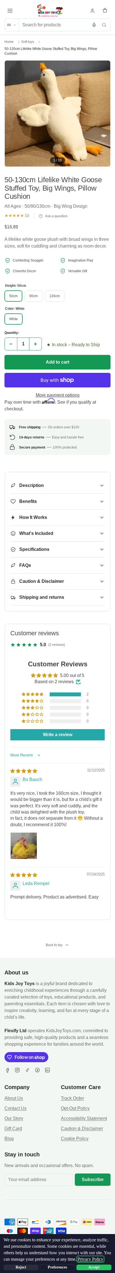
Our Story (13, 1118)
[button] (33, 694)
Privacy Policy (90, 1259)
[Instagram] (17, 1070)
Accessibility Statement (84, 1118)
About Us (13, 1098)
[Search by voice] (94, 25)
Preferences (57, 1267)
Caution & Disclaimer (82, 1128)
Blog (9, 1138)
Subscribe (93, 1179)
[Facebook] (7, 1070)
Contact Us (15, 1108)
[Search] (104, 25)
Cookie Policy (74, 1138)
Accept (94, 1267)
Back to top (54, 945)
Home (9, 42)
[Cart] (105, 10)
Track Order (72, 1098)
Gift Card (13, 1128)
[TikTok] (27, 1070)
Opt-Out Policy (75, 1108)
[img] (23, 771)
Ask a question (56, 216)
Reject (21, 1267)
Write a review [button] (57, 734)
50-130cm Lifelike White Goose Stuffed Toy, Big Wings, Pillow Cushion (50, 51)
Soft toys (27, 42)
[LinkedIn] (47, 1070)
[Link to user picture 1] (23, 845)
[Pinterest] (37, 1070)
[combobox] (54, 25)
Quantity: (11, 333)
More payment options (58, 395)
